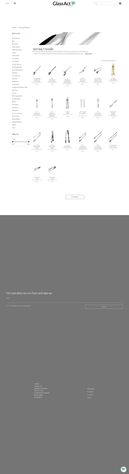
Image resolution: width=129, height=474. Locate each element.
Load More (75, 197)
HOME (36, 384)
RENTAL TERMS (38, 395)
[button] (120, 3)
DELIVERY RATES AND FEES (42, 393)
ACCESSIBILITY (38, 397)
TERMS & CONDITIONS (40, 388)
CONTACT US (38, 386)
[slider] (13, 142)
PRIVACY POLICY (39, 390)
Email (8, 298)
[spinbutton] (36, 89)
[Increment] (39, 89)
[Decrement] (34, 89)
